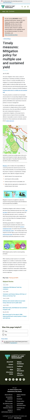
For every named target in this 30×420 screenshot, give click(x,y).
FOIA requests (9, 401)
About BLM (10, 362)
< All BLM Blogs (7, 39)
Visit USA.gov (17, 418)
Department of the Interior (14, 391)
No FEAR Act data (8, 403)
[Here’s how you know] (15, 2)
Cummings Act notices (20, 408)
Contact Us (10, 367)
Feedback (20, 366)
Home (3, 11)
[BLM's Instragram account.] (17, 379)
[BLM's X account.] (6, 379)
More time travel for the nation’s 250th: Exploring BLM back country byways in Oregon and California (15, 316)
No (6, 335)
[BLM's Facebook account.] (13, 379)
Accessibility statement (9, 397)
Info (7, 11)
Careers (11, 364)
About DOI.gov (9, 394)
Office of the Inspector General (8, 406)
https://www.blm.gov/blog (11, 35)
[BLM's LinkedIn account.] (24, 379)
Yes (6, 331)
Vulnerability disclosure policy (21, 404)
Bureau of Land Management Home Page (11, 6)
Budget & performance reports (7, 411)
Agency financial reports (21, 395)
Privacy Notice (4, 338)
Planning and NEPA (13, 277)
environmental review (7, 234)
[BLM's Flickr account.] (20, 379)
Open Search (22, 6)
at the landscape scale (8, 230)
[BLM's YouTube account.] (10, 379)
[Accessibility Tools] (25, 6)
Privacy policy (20, 401)
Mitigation (5, 165)
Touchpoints (13, 343)
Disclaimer (19, 398)
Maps (11, 369)
